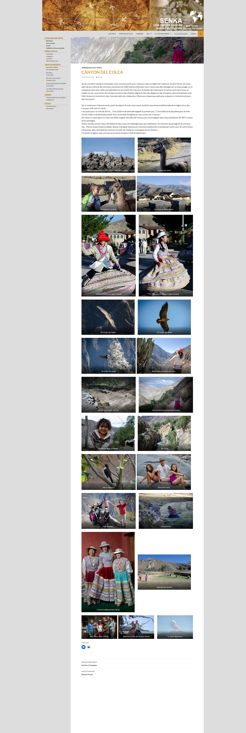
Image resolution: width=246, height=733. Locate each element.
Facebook (49, 54)
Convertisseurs (51, 106)
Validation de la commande (55, 48)
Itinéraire (139, 34)
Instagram (49, 56)
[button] (108, 155)
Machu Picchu (88, 672)
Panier (48, 46)
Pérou (99, 68)
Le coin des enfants (162, 34)
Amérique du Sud (88, 68)
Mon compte (50, 43)
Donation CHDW (52, 67)
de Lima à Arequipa (89, 663)
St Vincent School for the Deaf (56, 83)
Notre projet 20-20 (126, 34)
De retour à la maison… (53, 78)
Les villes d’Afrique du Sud (54, 89)
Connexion (50, 109)
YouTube (49, 59)
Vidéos (193, 34)
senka (100, 77)
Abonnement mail (52, 61)
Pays (148, 34)
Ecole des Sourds (181, 34)
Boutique (112, 34)
